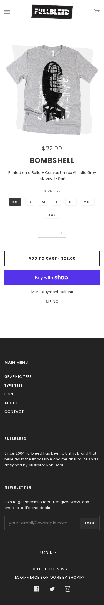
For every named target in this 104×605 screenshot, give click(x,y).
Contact (14, 411)
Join (89, 523)
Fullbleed (46, 569)
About (11, 403)
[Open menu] (12, 12)
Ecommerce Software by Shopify (50, 577)
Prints (11, 394)
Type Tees (13, 385)
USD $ (46, 552)
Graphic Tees (18, 376)
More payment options (52, 291)
